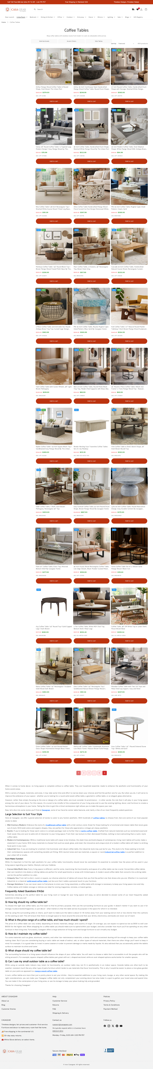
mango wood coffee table (46, 971)
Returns (56, 1005)
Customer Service (60, 1001)
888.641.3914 (58, 1031)
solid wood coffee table (37, 881)
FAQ (54, 1009)
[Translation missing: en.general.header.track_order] (133, 9)
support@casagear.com (62, 1024)
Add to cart (54, 101)
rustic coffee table (89, 831)
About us (5, 1001)
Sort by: (113, 43)
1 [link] (78, 773)
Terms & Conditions (112, 1005)
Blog (3, 1005)
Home (4, 22)
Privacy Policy (109, 1001)
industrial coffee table (115, 852)
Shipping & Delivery (61, 1013)
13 (99, 773)
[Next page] (104, 773)
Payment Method (110, 1009)
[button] (146, 9)
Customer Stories (9, 1009)
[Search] (35, 9)
